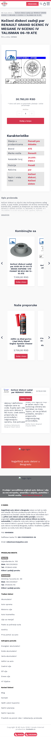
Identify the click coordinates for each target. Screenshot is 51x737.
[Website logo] (4, 3)
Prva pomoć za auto (9, 635)
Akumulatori (6, 599)
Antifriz (4, 630)
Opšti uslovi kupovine (10, 703)
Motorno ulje (6, 609)
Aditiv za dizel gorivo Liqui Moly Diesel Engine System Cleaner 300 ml (21, 342)
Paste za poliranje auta (11, 625)
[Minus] (19, 113)
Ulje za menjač (7, 620)
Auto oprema (6, 604)
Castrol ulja (6, 666)
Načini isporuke (7, 713)
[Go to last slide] (2, 263)
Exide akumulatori (9, 651)
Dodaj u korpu (25, 121)
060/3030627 (11, 582)
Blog (3, 693)
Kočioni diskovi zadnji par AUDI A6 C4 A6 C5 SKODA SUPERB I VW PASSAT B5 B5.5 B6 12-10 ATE (21, 269)
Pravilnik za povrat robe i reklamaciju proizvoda (21, 718)
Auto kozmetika (7, 614)
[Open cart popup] (44, 4)
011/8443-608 (11, 567)
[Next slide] (49, 263)
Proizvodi (32, 4)
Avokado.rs (30, 729)
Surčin (21, 734)
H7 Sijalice (5, 681)
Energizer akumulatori (10, 646)
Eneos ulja (5, 676)
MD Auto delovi (6, 13)
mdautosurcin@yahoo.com (17, 542)
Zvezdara (32, 734)
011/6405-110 (10, 585)
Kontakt (4, 698)
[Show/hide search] (41, 4)
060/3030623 (11, 564)
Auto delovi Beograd (32, 495)
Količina (25, 109)
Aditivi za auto (7, 661)
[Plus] (31, 113)
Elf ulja (4, 671)
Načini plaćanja (7, 708)
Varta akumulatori (9, 656)
